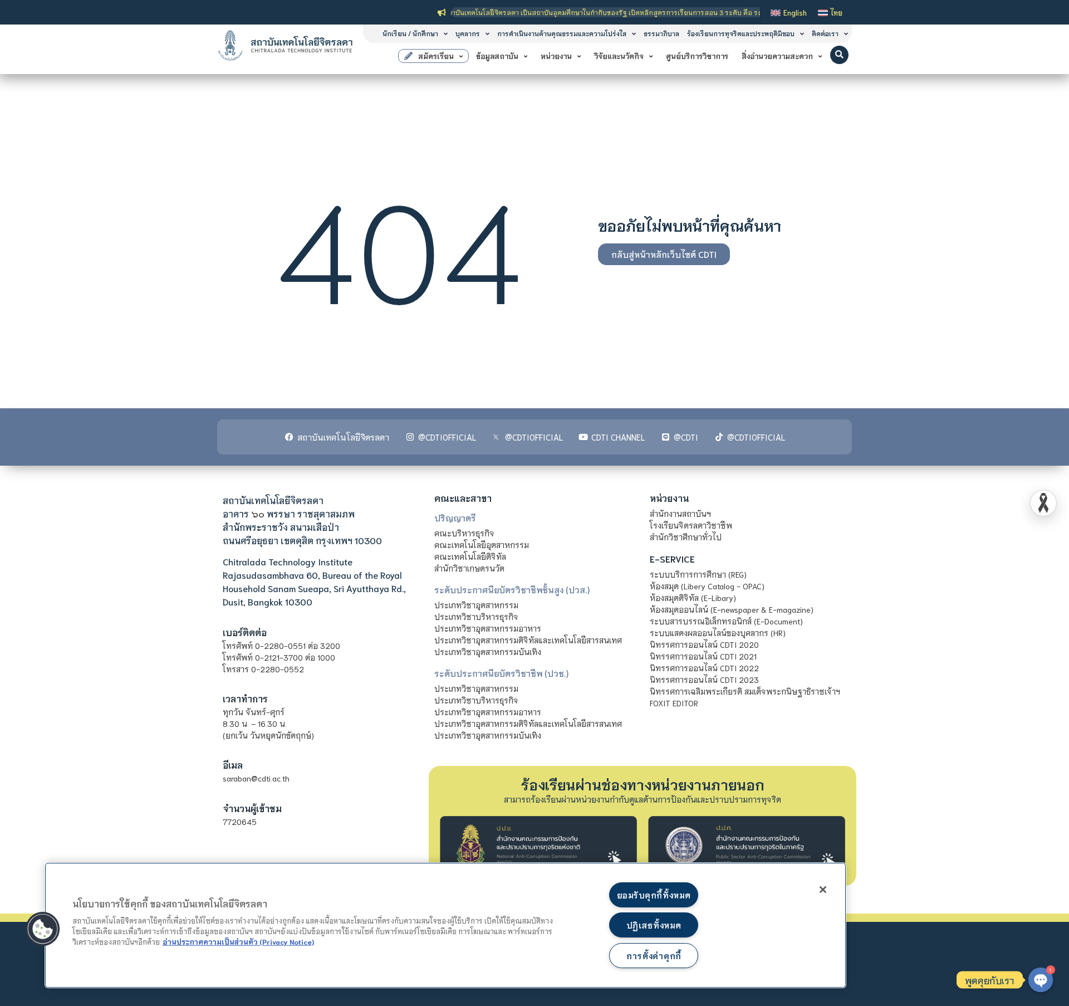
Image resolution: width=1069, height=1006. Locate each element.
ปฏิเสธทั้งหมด (653, 925)
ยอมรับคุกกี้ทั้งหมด (653, 895)
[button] (839, 55)
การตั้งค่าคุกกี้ (653, 955)
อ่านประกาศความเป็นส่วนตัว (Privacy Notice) (238, 941)
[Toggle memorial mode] (1043, 503)
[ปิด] (823, 889)
